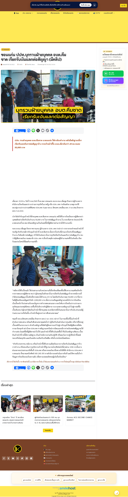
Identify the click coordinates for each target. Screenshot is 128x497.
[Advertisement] (64, 29)
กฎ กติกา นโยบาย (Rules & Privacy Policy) (64, 493)
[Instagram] (17, 458)
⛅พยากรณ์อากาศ (83, 13)
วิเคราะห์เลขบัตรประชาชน (86, 480)
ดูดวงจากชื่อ (101, 480)
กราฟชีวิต (38, 480)
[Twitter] (22, 458)
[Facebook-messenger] (31, 458)
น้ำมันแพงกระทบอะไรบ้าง (51, 362)
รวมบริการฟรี (108, 13)
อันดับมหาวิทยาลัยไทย (82, 362)
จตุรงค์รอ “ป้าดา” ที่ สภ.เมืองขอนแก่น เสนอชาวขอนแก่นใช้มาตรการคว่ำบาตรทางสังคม (13, 420)
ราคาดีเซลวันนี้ (24, 362)
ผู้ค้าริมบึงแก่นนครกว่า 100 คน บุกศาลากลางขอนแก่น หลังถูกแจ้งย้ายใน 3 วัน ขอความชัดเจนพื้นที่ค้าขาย (47, 420)
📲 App (16, 13)
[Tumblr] (8, 458)
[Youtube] (13, 458)
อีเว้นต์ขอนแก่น (68, 13)
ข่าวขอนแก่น (5, 49)
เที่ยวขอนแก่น (55, 13)
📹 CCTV (96, 13)
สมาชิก (123, 6)
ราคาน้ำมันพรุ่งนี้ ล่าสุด (67, 362)
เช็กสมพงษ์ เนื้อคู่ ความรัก (52, 480)
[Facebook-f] (4, 458)
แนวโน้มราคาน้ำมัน (36, 362)
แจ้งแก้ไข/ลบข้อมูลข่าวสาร (64, 494)
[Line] (27, 458)
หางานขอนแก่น (42, 13)
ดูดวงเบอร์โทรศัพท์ (68, 480)
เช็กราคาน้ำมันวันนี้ (13, 362)
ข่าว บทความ (27, 13)
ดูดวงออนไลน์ (27, 480)
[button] (48, 430)
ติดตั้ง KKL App (85, 5)
